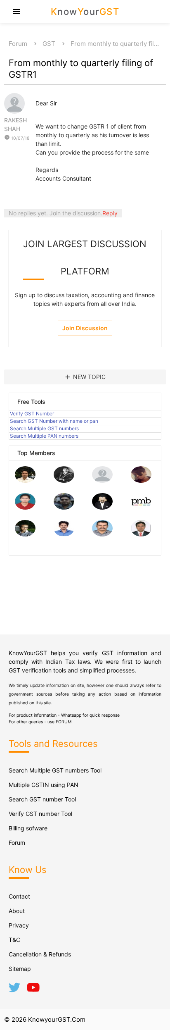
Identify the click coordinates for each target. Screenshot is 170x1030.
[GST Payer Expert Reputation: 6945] (64, 480)
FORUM (63, 722)
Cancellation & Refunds (40, 954)
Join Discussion (85, 327)
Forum (18, 44)
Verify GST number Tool (40, 813)
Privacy (19, 925)
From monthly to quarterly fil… (115, 44)
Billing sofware (28, 828)
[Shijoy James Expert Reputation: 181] (102, 534)
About (17, 910)
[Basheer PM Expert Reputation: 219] (141, 507)
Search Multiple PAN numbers (44, 436)
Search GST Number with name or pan (54, 421)
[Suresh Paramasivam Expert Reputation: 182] (64, 534)
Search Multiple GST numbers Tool (55, 770)
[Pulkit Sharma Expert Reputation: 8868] (25, 480)
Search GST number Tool (42, 799)
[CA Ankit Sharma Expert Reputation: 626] (25, 507)
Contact (19, 896)
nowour (85, 11)
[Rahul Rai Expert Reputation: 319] (102, 507)
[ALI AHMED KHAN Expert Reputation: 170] (141, 534)
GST (48, 44)
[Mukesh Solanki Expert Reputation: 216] (25, 534)
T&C (14, 939)
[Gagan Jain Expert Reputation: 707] (141, 480)
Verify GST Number (32, 413)
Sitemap (20, 968)
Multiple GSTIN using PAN (43, 784)
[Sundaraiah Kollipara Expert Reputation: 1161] (102, 480)
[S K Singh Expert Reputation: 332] (64, 507)
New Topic (85, 377)
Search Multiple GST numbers (44, 428)
